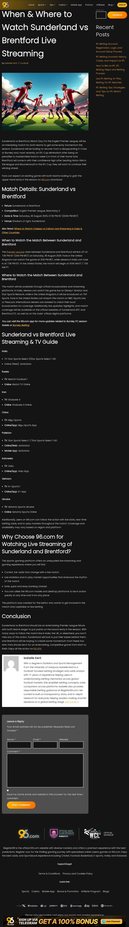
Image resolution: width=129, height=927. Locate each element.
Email (37, 739)
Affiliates (100, 4)
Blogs (106, 891)
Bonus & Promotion (68, 891)
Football (24, 63)
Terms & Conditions (49, 873)
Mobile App (76, 4)
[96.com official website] (6, 5)
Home (31, 4)
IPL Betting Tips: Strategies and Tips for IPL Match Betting (110, 91)
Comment (13, 751)
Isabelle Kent (11, 63)
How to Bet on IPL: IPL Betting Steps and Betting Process (110, 69)
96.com (45, 179)
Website (63, 739)
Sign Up (122, 5)
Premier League (15, 251)
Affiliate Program (90, 891)
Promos (89, 4)
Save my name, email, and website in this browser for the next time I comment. (45, 796)
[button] (45, 4)
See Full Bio (71, 701)
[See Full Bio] (78, 702)
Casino (35, 891)
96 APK (37, 648)
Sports (25, 891)
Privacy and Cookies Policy (78, 873)
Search (117, 15)
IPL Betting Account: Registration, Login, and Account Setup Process (109, 47)
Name (11, 739)
